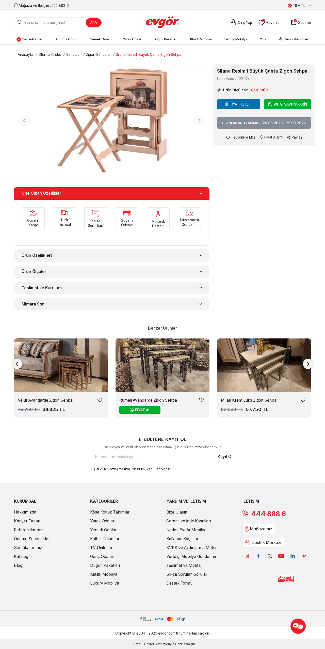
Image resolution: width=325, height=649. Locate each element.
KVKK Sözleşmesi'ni (113, 469)
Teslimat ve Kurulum (42, 287)
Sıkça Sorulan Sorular (186, 574)
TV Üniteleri (101, 547)
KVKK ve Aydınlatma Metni (191, 547)
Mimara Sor (33, 304)
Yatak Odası (132, 39)
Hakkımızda (25, 512)
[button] (24, 120)
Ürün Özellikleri (37, 255)
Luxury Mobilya (235, 39)
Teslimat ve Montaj (183, 565)
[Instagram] (246, 555)
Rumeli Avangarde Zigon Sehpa (148, 400)
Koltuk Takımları (105, 538)
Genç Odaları (102, 556)
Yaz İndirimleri (32, 39)
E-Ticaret (147, 644)
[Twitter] (269, 555)
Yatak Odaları (102, 521)
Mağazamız (261, 528)
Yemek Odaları (104, 529)
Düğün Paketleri (165, 39)
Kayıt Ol (225, 456)
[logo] (162, 22)
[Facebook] (258, 555)
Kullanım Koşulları (182, 538)
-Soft (135, 644)
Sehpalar (73, 55)
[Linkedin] (292, 555)
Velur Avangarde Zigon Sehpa (45, 400)
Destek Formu (179, 583)
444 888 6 (268, 514)
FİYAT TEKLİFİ (241, 104)
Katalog (21, 556)
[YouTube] (281, 555)
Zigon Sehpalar (98, 55)
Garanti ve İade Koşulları (188, 521)
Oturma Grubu (66, 39)
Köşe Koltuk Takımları (110, 512)
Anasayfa (25, 55)
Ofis (263, 39)
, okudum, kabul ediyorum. (134, 469)
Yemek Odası (100, 39)
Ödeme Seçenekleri (32, 538)
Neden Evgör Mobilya (186, 529)
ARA (93, 22)
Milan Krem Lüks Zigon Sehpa (249, 400)
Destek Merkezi (266, 542)
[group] (111, 120)
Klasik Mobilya (201, 39)
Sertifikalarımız (28, 547)
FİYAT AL (142, 410)
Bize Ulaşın (176, 512)
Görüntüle (260, 90)
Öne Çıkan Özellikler (41, 193)
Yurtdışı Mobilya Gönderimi (191, 556)
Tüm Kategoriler (296, 39)
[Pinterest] (304, 555)
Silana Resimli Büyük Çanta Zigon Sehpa (148, 55)
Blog (18, 565)
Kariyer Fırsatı (27, 521)
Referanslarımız (28, 529)
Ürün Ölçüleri (34, 271)
